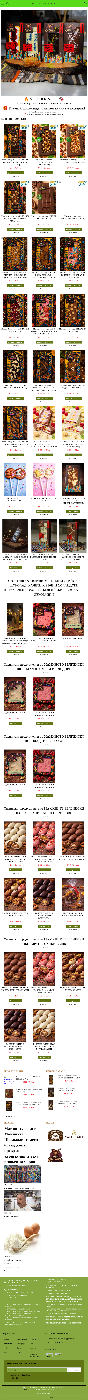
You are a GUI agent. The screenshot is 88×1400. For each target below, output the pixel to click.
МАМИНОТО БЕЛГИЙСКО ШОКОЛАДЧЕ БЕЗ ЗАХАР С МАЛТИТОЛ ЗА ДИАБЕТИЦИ (23, 1314)
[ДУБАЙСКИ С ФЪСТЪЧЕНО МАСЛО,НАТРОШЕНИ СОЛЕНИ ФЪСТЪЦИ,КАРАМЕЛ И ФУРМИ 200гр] (15, 536)
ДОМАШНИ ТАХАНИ (55, 1282)
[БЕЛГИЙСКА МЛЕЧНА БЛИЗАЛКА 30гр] (15, 479)
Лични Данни (34, 1339)
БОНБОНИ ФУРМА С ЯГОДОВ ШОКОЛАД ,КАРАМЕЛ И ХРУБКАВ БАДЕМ (44, 859)
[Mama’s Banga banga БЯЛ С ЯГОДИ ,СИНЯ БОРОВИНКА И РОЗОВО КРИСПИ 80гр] (44, 310)
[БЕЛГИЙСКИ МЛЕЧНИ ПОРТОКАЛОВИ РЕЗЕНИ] (73, 894)
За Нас (6, 1348)
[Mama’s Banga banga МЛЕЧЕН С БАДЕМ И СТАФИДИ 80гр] (73, 366)
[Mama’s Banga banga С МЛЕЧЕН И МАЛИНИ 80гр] (15, 310)
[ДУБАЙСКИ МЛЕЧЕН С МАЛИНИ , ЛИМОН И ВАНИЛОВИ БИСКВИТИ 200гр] (44, 423)
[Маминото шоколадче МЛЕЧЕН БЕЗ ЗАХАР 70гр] (44, 197)
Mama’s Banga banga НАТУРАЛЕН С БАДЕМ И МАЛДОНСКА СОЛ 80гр (15, 444)
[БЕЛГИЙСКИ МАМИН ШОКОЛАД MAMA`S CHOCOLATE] (55, 1156)
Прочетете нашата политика (44, 1389)
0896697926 (59, 1343)
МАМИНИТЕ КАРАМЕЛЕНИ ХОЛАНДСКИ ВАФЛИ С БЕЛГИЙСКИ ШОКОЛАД (22, 1323)
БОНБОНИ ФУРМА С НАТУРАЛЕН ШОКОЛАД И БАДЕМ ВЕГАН (44, 915)
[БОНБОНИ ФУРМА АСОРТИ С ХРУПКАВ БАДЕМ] (15, 894)
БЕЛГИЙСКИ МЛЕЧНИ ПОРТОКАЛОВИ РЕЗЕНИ (73, 914)
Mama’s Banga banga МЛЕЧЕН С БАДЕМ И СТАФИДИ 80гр (73, 386)
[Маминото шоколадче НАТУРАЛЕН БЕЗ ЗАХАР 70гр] (73, 197)
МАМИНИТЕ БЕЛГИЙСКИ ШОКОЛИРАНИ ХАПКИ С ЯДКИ (64, 1305)
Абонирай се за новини (13, 1267)
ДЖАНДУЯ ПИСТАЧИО (73, 638)
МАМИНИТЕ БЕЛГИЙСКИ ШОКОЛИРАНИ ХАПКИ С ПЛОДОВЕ (22, 1319)
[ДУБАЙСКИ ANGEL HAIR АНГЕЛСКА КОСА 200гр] (51, 1105)
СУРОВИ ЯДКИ (11, 1297)
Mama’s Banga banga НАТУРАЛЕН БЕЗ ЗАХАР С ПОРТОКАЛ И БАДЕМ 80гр (15, 162)
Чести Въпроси (22, 1339)
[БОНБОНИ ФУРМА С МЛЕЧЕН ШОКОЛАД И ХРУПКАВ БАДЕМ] (73, 838)
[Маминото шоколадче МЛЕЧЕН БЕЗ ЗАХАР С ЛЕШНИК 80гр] (73, 141)
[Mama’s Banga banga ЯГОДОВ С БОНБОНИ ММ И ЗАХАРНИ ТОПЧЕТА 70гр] (73, 254)
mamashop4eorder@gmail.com (64, 1339)
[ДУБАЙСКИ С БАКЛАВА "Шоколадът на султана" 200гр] (51, 1092)
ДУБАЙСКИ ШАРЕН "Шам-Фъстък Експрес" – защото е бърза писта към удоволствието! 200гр (15, 640)
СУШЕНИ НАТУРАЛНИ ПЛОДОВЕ (59, 1290)
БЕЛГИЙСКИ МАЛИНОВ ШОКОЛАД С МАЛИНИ (44, 714)
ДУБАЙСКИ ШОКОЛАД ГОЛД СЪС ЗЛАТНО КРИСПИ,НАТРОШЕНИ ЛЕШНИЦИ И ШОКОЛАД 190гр (73, 500)
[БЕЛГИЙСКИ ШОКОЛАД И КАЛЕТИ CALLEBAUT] (74, 1135)
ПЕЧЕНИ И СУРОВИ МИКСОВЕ (17, 1295)
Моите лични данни (44, 1393)
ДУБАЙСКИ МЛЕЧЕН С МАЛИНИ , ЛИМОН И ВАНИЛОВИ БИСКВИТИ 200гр (44, 444)
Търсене (19, 1352)
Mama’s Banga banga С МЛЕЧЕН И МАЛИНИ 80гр (15, 330)
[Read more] (22, 1174)
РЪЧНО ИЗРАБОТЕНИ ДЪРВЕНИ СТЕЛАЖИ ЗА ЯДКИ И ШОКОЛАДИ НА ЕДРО (64, 1318)
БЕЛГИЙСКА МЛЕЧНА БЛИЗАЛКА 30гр (15, 499)
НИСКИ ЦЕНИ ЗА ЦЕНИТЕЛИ (16, 1286)
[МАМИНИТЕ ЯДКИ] (55, 1135)
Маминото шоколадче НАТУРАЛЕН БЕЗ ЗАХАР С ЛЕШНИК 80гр (44, 162)
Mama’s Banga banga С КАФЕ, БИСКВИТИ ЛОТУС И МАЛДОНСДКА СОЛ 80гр (44, 275)
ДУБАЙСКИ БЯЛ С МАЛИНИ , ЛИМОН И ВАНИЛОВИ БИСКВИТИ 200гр (73, 444)
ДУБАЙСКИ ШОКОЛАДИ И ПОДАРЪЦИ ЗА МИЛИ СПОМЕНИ (21, 1282)
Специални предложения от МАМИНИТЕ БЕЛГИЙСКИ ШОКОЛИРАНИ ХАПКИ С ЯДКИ (44, 942)
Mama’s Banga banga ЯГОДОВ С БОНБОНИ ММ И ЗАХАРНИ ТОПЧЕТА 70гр (73, 275)
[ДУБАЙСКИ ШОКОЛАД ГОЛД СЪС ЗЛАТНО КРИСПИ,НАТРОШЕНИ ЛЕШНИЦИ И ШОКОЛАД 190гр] (73, 479)
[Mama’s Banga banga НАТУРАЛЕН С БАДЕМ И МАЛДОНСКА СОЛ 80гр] (15, 423)
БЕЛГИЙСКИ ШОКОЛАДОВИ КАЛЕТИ (19, 1309)
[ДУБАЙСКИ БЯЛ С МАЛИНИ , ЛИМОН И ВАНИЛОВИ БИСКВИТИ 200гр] (73, 423)
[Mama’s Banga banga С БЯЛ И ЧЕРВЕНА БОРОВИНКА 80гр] (15, 366)
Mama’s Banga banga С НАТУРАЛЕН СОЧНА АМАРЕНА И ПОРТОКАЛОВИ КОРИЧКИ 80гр (44, 388)
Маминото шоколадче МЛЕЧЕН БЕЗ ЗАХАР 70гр (44, 217)
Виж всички (8, 1271)
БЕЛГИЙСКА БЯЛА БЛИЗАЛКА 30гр (44, 499)
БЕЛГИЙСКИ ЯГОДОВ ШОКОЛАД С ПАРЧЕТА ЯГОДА (44, 639)
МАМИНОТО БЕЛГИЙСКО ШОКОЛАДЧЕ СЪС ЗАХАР (24, 1311)
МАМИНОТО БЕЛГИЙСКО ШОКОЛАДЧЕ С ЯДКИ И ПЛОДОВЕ (22, 1305)
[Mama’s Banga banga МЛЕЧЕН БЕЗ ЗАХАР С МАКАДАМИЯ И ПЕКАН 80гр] (15, 197)
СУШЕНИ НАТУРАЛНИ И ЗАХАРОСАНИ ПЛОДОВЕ (61, 1286)
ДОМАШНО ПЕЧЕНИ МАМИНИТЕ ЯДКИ (20, 1293)
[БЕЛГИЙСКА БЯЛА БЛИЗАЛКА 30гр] (44, 479)
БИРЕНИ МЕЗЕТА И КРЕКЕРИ (57, 1279)
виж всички (44, 598)
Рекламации (8, 1344)
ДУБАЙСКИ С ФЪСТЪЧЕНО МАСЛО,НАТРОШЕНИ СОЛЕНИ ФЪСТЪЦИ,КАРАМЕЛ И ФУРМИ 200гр (15, 557)
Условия (32, 1344)
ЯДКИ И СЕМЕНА (11, 1290)
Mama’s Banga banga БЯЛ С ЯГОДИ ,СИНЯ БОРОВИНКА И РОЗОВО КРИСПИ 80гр (44, 331)
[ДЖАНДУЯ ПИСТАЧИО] (73, 619)
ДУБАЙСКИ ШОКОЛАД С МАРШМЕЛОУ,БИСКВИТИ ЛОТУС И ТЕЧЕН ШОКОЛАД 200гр (73, 557)
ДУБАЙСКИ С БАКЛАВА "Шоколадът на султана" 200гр (69, 1090)
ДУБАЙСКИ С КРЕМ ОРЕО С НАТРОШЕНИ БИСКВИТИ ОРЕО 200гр (44, 557)
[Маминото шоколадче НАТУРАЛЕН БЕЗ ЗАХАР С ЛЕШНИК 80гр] (44, 141)
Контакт (19, 1348)
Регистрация (21, 1344)
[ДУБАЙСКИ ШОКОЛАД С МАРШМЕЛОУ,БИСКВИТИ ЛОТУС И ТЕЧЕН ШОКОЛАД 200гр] (73, 536)
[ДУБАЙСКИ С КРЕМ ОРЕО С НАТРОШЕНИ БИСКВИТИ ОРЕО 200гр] (44, 536)
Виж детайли (73, 511)
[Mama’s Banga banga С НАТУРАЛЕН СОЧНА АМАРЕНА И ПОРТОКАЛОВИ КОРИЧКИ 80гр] (44, 366)
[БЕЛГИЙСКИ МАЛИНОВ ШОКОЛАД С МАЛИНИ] (44, 694)
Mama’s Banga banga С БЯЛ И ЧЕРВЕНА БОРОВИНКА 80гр (15, 386)
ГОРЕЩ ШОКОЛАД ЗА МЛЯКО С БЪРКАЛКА (62, 1313)
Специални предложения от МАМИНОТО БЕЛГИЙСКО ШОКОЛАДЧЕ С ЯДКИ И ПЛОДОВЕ (44, 667)
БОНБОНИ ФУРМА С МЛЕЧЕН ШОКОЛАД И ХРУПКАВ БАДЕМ (73, 858)
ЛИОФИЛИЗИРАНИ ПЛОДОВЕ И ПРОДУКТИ (63, 1323)
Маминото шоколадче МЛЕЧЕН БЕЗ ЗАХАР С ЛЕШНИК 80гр (72, 161)
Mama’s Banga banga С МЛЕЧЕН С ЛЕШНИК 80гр (72, 330)
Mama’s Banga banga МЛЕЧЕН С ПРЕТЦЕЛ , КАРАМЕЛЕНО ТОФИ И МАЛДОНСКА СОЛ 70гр (15, 275)
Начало (6, 1339)
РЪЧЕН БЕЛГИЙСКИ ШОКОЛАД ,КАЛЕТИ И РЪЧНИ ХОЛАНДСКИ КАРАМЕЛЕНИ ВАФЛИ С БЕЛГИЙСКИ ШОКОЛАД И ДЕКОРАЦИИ (64, 1299)
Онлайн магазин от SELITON (44, 1398)
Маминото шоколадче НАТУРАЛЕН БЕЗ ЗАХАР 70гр (72, 217)
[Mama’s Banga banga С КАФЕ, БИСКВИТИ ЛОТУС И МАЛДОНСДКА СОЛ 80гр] (44, 254)
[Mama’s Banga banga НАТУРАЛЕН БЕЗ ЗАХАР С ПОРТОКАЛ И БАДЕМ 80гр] (15, 141)
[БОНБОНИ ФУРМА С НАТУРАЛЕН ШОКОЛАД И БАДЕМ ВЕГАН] (44, 894)
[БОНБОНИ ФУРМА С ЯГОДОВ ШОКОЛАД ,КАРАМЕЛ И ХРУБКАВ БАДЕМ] (44, 838)
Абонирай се (10, 1116)
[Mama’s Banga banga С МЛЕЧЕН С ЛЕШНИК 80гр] (73, 310)
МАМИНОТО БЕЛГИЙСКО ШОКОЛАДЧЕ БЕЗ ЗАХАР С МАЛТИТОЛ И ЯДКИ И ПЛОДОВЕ (65, 1310)
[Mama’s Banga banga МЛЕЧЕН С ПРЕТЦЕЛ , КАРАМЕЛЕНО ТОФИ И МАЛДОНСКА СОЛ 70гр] (15, 254)
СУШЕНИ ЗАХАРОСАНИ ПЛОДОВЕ (59, 1293)
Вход (5, 1352)
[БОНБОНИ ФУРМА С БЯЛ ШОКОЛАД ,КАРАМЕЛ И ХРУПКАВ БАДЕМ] (15, 838)
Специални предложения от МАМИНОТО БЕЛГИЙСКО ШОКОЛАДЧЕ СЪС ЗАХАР (44, 739)
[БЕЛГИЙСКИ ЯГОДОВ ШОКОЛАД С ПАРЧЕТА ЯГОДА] (44, 619)
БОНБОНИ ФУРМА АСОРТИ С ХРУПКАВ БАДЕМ (15, 914)
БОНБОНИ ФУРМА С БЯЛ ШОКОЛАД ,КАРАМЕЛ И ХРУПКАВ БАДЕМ (15, 859)
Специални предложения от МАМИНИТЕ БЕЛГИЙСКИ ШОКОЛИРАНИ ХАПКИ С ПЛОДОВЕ (44, 811)
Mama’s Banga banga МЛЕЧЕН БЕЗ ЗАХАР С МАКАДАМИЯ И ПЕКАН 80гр (15, 218)
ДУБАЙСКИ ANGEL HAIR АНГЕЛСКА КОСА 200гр (67, 1102)
